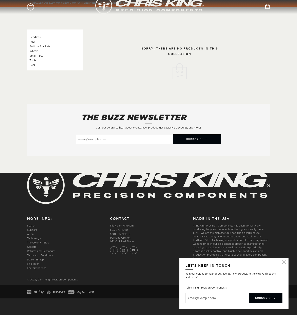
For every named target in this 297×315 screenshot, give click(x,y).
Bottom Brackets (39, 46)
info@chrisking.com (122, 225)
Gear (32, 65)
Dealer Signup (35, 259)
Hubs (32, 41)
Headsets (35, 37)
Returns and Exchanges (41, 251)
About (31, 234)
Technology (34, 238)
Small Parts (36, 55)
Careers (31, 247)
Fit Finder (33, 263)
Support (32, 230)
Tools (32, 60)
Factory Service (36, 268)
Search (31, 225)
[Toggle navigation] (30, 7)
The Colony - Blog (38, 242)
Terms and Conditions (40, 255)
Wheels (33, 51)
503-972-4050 (119, 230)
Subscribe (194, 139)
